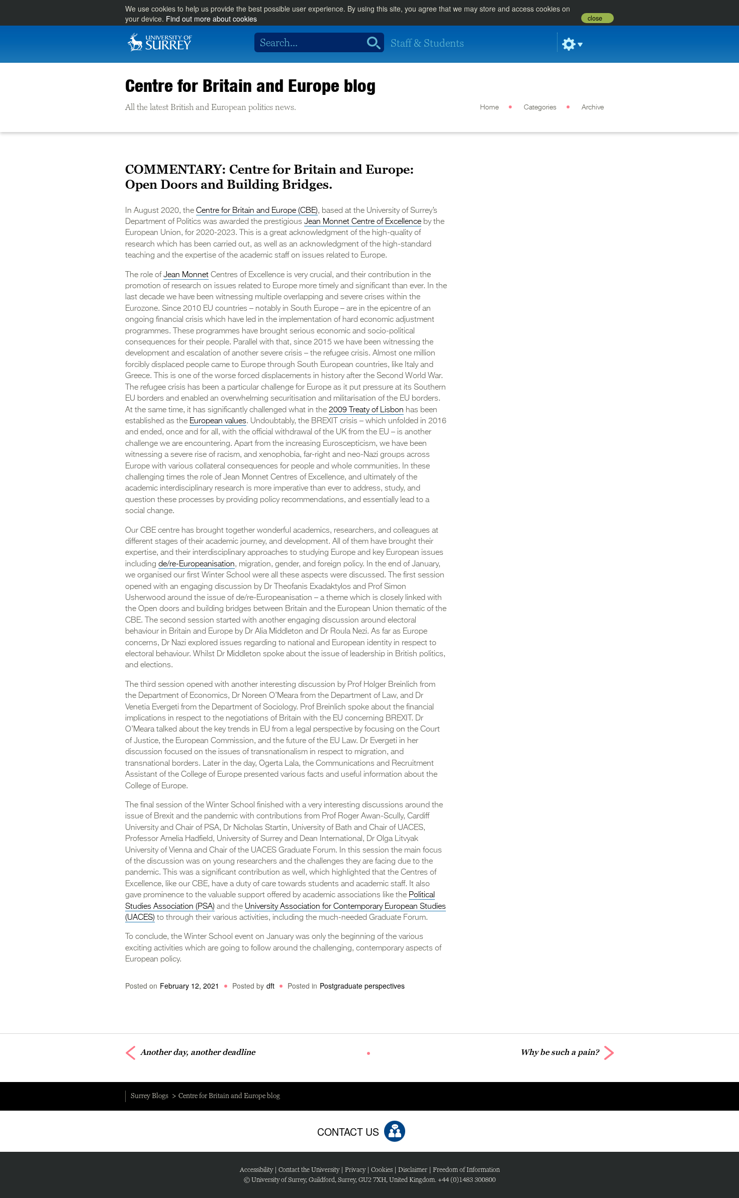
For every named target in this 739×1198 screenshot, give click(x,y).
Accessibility (256, 1169)
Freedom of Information (466, 1169)
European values (218, 421)
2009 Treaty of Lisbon (366, 410)
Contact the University (309, 1169)
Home (489, 107)
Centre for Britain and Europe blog (250, 85)
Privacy (355, 1169)
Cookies (382, 1169)
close (595, 18)
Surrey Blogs (149, 1096)
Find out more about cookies (211, 19)
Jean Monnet (186, 275)
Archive (593, 107)
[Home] (160, 41)
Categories (540, 107)
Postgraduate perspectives (362, 986)
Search (370, 43)
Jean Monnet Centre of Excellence (362, 222)
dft (270, 986)
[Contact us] (394, 1131)
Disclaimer (412, 1169)
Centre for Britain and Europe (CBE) (257, 211)
